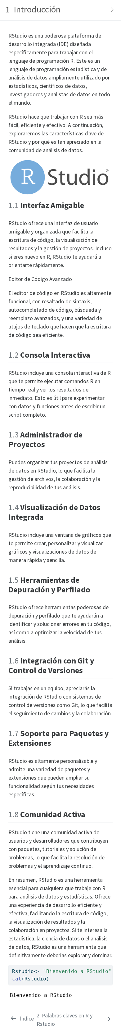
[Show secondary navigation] (110, 10)
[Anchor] (88, 205)
